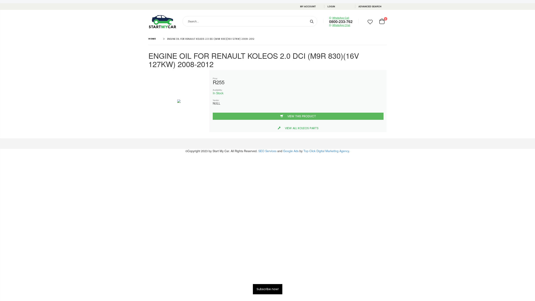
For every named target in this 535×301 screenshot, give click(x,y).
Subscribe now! (268, 289)
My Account (308, 6)
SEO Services (267, 151)
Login (331, 6)
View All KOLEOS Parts (301, 128)
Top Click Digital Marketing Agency (326, 151)
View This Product (301, 116)
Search (312, 21)
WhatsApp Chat (341, 25)
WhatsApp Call (340, 17)
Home (152, 38)
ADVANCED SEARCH (369, 6)
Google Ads (291, 151)
